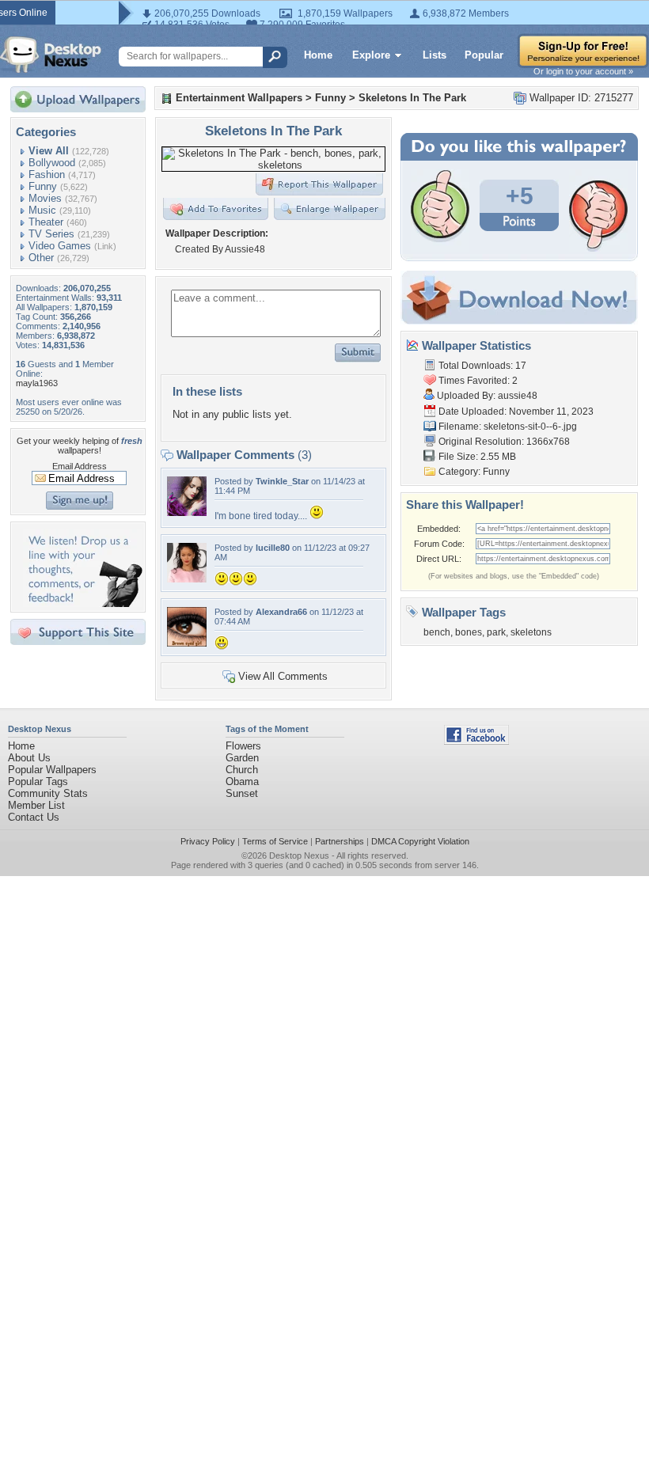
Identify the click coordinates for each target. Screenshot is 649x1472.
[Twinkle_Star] (187, 512)
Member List (36, 805)
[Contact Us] (82, 603)
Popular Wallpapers (52, 770)
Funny (42, 186)
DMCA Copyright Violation (420, 841)
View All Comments (283, 676)
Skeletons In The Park (412, 98)
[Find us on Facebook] (476, 741)
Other (41, 258)
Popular (484, 55)
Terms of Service (275, 841)
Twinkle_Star (282, 481)
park (496, 632)
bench (436, 632)
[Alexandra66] (187, 643)
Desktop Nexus (299, 855)
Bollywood (51, 163)
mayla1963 (37, 383)
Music (42, 210)
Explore (371, 55)
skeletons (531, 632)
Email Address (79, 466)
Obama (242, 781)
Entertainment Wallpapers (239, 98)
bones (468, 632)
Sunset (242, 793)
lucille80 (273, 547)
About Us (29, 758)
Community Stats (48, 793)
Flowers (243, 746)
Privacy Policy (207, 841)
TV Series (51, 234)
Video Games (59, 246)
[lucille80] (187, 579)
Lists (434, 55)
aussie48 (517, 395)
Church (242, 770)
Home (318, 55)
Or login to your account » (583, 71)
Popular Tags (38, 781)
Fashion (46, 174)
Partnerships (339, 841)
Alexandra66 (281, 611)
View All (48, 151)
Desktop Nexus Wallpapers (50, 54)
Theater (45, 222)
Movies (45, 198)
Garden (242, 758)
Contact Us (33, 817)
